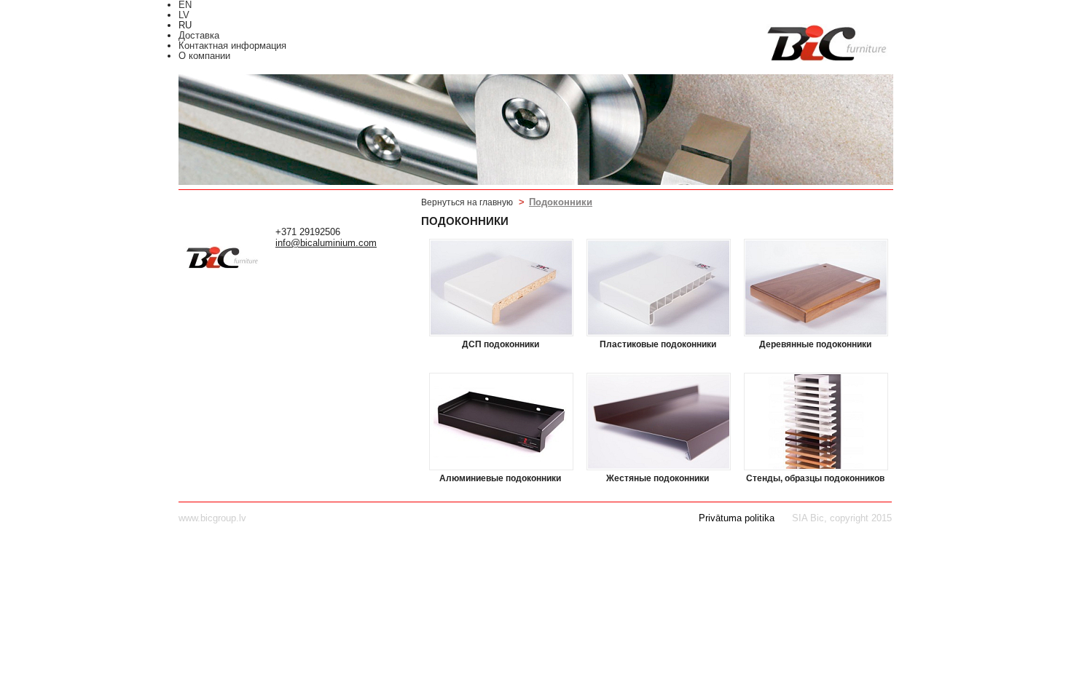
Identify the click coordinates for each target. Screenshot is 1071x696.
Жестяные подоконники (657, 478)
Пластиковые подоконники (658, 344)
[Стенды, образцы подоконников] (816, 421)
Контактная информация (232, 45)
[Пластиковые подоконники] (658, 287)
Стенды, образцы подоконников (815, 478)
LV (183, 14)
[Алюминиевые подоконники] (501, 421)
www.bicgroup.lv (212, 518)
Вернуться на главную (467, 202)
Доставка (198, 35)
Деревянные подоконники (815, 344)
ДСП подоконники (500, 344)
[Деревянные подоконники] (816, 287)
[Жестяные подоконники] (658, 421)
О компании (204, 55)
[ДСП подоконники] (501, 287)
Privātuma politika (736, 518)
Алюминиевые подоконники (500, 478)
